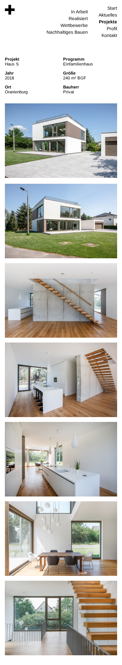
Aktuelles (108, 15)
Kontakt (109, 35)
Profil (112, 28)
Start (112, 8)
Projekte (108, 21)
